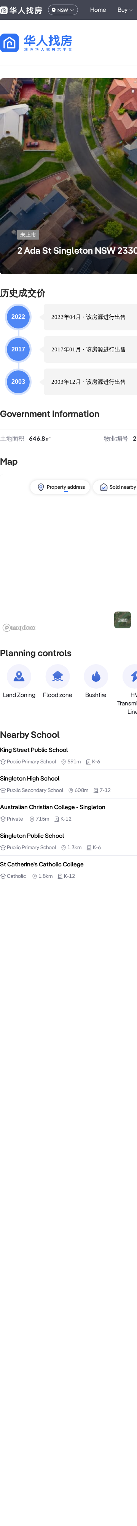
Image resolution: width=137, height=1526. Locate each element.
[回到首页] (49, 43)
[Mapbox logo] (19, 627)
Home (98, 9)
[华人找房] (21, 10)
